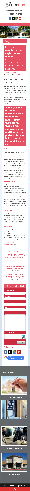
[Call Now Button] (15, 489)
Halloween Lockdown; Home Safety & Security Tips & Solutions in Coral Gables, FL (15, 276)
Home (4, 485)
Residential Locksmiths (14, 397)
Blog (19, 74)
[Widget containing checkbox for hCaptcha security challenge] (15, 336)
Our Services (21, 485)
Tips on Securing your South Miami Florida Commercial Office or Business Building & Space (15, 266)
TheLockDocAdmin (11, 72)
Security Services (14, 474)
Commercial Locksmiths (14, 422)
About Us (12, 485)
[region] (15, 32)
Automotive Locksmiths (14, 448)
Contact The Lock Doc (9, 243)
